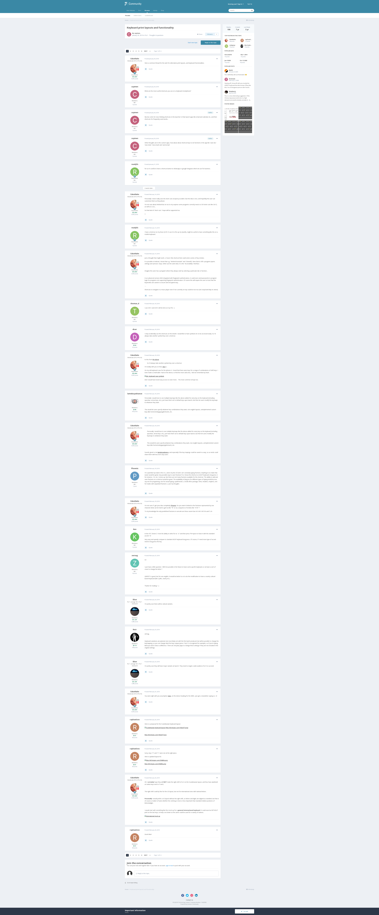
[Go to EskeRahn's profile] (134, 68)
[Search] (252, 10)
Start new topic (192, 42)
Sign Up (249, 4)
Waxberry (232, 91)
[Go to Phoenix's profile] (134, 476)
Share (200, 34)
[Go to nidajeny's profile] (226, 46)
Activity (155, 10)
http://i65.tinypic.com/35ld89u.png (155, 764)
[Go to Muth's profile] (226, 70)
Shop (162, 10)
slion (169, 696)
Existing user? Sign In (235, 4)
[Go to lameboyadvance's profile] (134, 401)
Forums (127, 15)
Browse (147, 10)
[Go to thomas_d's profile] (134, 311)
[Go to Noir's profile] (134, 637)
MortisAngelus (249, 45)
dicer (135, 329)
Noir (135, 629)
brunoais (232, 79)
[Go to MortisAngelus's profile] (242, 46)
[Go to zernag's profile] (134, 563)
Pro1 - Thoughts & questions (154, 35)
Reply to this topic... (143, 873)
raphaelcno (135, 719)
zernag (135, 555)
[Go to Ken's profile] (134, 537)
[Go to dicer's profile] (134, 337)
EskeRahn (134, 58)
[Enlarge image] (154, 376)
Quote (150, 69)
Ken (134, 529)
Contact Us (189, 900)
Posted (152, 59)
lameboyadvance (134, 393)
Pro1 (139, 10)
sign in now (169, 865)
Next (145, 51)
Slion (135, 599)
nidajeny (232, 45)
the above (156, 359)
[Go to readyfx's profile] (134, 171)
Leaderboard (149, 15)
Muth (231, 70)
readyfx (134, 164)
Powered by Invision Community (189, 904)
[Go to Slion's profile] (134, 611)
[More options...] (217, 59)
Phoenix (134, 468)
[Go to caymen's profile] (129, 34)
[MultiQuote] (146, 69)
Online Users (137, 15)
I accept (245, 911)
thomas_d (134, 303)
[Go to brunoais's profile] (226, 79)
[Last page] (150, 51)
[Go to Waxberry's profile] (226, 92)
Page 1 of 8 (157, 51)
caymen (137, 33)
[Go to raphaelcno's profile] (134, 727)
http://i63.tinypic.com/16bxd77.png (155, 735)
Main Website (131, 10)
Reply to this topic (211, 42)
